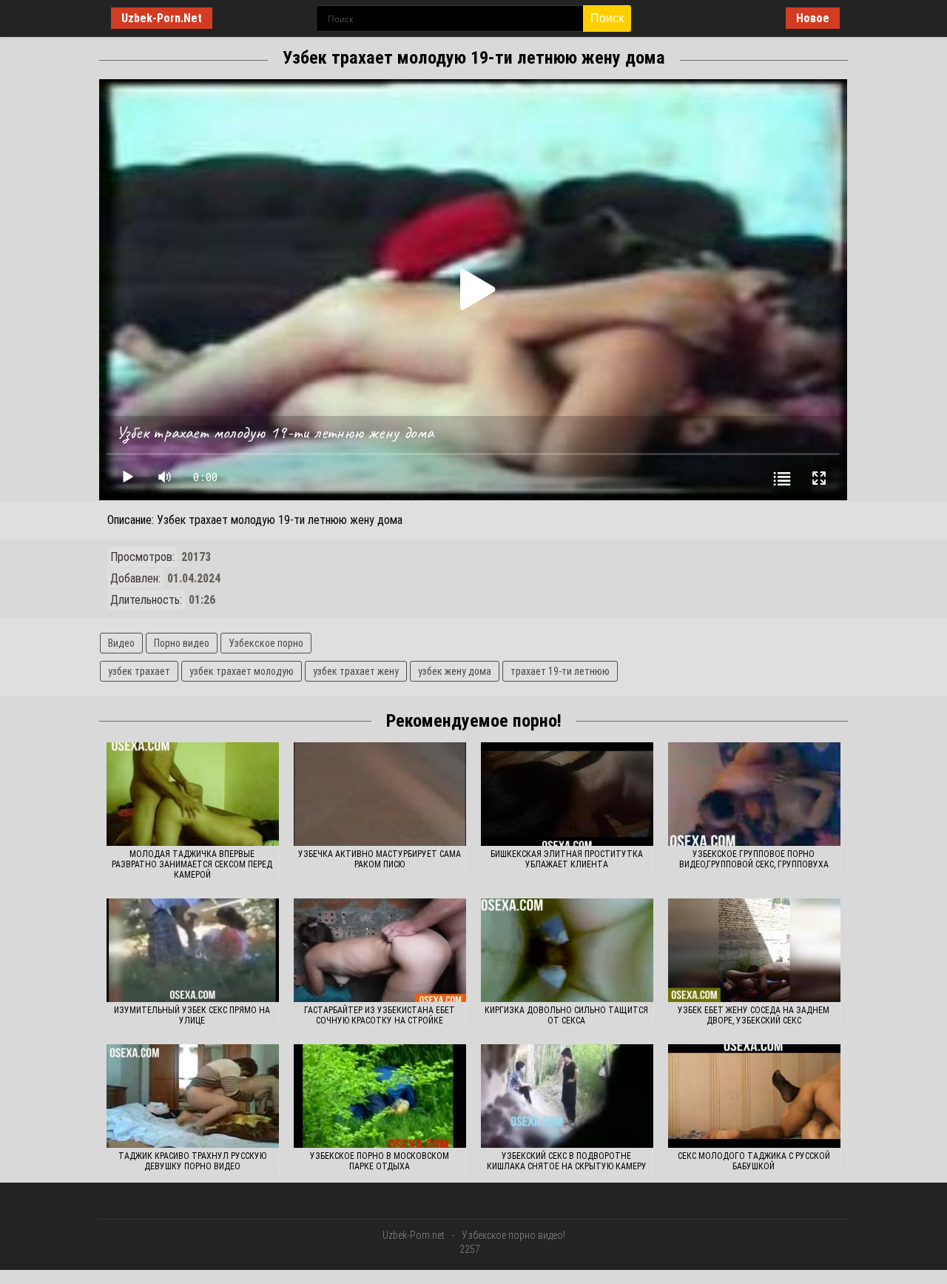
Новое (812, 18)
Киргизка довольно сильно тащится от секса (566, 1015)
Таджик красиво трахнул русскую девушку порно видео (192, 1161)
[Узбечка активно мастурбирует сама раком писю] (380, 794)
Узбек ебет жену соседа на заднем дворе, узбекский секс (753, 1015)
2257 (469, 1249)
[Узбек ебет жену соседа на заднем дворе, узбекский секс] (754, 950)
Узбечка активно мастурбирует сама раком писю (379, 859)
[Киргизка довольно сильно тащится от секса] (567, 950)
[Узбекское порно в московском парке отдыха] (380, 1096)
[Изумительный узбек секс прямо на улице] (193, 950)
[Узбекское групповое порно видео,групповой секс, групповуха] (754, 794)
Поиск (607, 18)
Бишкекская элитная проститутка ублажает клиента (567, 859)
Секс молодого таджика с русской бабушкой (754, 1161)
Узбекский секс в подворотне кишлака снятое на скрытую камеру (567, 1161)
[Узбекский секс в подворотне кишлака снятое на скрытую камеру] (567, 1096)
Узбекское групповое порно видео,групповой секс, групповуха (754, 859)
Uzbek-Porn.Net (161, 18)
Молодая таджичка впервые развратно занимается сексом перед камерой (192, 864)
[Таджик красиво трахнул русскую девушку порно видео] (193, 1096)
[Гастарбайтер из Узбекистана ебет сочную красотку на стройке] (380, 950)
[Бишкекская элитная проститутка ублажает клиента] (567, 794)
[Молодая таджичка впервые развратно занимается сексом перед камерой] (193, 794)
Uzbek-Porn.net (413, 1235)
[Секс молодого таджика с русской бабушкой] (754, 1096)
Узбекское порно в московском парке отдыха (379, 1161)
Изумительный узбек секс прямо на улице (192, 1015)
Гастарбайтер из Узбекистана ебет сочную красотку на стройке (379, 1015)
